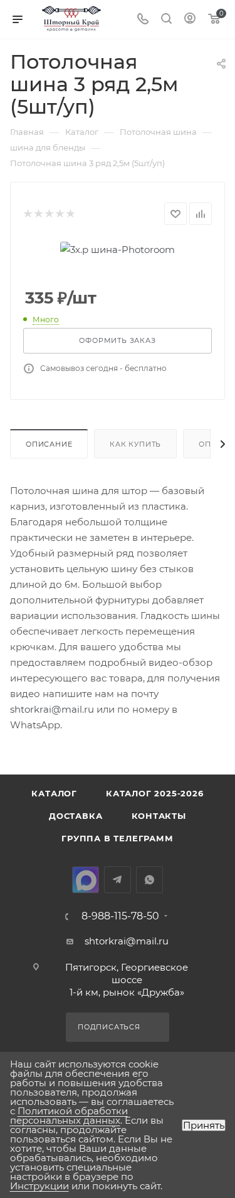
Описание (49, 444)
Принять (203, 1125)
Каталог (54, 793)
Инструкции (39, 1186)
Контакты (159, 816)
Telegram (117, 879)
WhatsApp (149, 879)
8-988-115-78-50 (120, 916)
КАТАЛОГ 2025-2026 (155, 793)
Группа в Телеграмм (117, 838)
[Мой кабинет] (190, 20)
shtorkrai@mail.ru (52, 709)
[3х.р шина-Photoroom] (117, 248)
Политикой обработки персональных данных (69, 1115)
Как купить (135, 444)
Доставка (75, 816)
